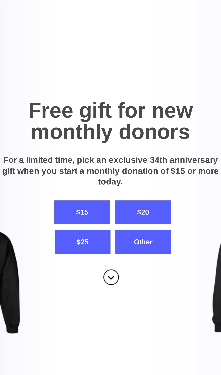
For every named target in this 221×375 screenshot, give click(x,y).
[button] (110, 121)
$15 (82, 212)
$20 (143, 212)
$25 (83, 241)
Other (143, 241)
